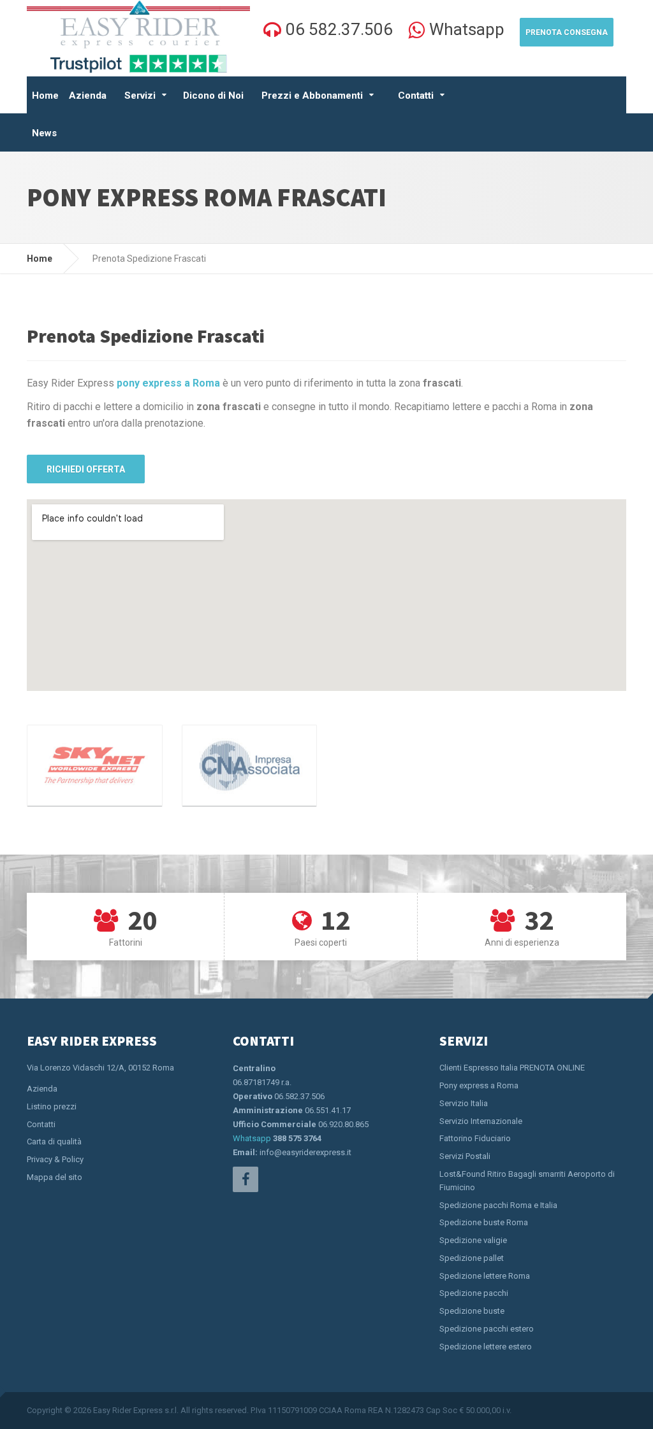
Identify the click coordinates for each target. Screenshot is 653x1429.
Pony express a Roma (478, 1085)
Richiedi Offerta (86, 469)
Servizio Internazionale (480, 1121)
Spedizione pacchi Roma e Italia (498, 1205)
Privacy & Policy (55, 1159)
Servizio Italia (463, 1103)
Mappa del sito (54, 1177)
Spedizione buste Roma (483, 1222)
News (44, 133)
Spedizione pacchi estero (486, 1328)
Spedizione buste (471, 1311)
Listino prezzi (52, 1106)
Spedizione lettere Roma (484, 1276)
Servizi (140, 95)
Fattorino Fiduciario (475, 1138)
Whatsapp (252, 1138)
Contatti (416, 95)
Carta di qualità (54, 1141)
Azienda (87, 95)
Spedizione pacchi (473, 1293)
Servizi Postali (464, 1156)
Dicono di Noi (213, 95)
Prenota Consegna (566, 32)
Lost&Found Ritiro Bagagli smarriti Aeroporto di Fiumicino (527, 1180)
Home (45, 95)
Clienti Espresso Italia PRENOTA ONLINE (512, 1067)
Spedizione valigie (473, 1240)
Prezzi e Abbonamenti (312, 95)
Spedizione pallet (471, 1258)
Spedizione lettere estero (485, 1346)
